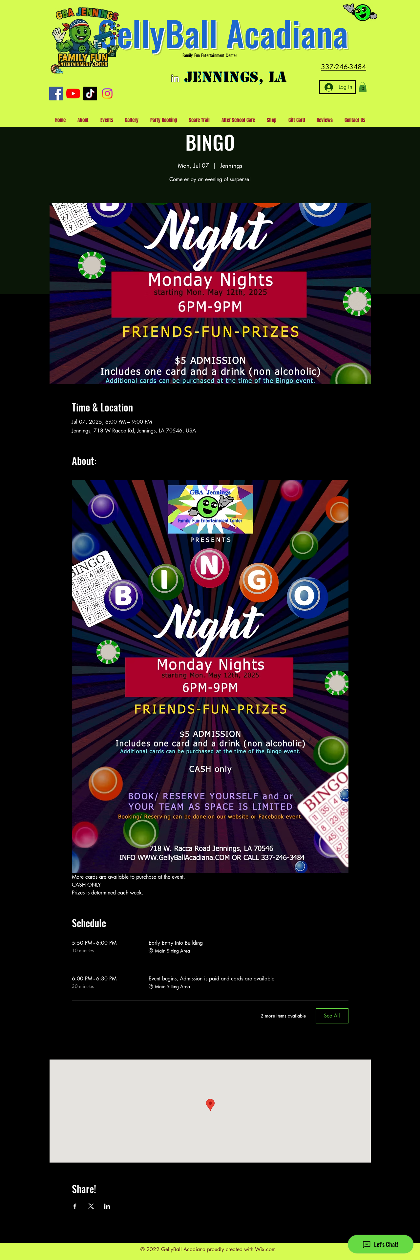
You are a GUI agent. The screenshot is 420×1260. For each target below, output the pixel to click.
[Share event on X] (91, 1206)
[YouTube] (73, 93)
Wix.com (265, 1249)
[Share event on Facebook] (75, 1206)
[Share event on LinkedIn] (107, 1206)
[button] (363, 87)
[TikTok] (90, 93)
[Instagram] (107, 93)
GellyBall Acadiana (222, 32)
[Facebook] (56, 93)
